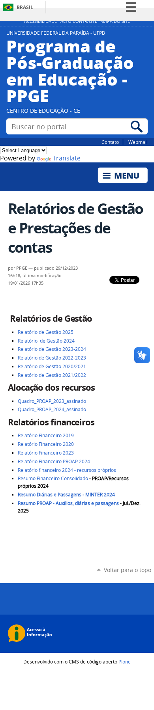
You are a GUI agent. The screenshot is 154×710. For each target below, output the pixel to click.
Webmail (138, 142)
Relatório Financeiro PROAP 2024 (54, 461)
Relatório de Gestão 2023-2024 (52, 349)
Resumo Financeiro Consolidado (53, 478)
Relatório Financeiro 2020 (46, 444)
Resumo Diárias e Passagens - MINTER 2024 (66, 494)
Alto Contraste (78, 21)
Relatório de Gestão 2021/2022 (52, 375)
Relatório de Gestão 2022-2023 (52, 357)
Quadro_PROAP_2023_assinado (52, 401)
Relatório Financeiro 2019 (46, 435)
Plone (124, 661)
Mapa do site (115, 21)
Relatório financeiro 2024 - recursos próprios (67, 470)
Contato (110, 142)
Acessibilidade (40, 21)
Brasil (25, 7)
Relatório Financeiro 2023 (46, 452)
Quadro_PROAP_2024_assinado (52, 409)
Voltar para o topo (127, 570)
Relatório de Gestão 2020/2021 (52, 366)
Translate (67, 158)
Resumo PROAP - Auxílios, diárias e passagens (68, 503)
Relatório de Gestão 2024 (47, 340)
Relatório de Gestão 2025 (45, 332)
